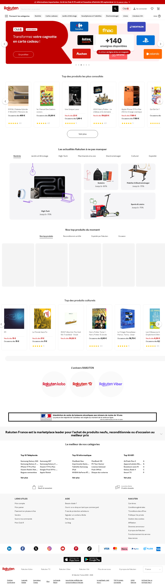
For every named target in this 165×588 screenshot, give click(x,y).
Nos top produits (46, 236)
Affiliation (132, 523)
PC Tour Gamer (98, 464)
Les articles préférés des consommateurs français (74, 581)
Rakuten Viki (84, 569)
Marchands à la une (87, 156)
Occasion (122, 236)
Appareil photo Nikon (133, 464)
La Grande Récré (56, 581)
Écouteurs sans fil (131, 467)
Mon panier (19, 507)
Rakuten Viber (65, 569)
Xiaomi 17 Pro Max (47, 467)
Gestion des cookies (136, 519)
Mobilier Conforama (11, 581)
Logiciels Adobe (24, 581)
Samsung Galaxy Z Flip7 (30, 464)
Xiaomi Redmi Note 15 (30, 469)
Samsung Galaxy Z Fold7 (49, 464)
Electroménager (113, 156)
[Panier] (158, 8)
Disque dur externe (100, 472)
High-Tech (63, 156)
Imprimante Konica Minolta (82, 464)
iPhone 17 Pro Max (28, 467)
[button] (124, 2)
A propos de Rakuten (136, 530)
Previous (4, 43)
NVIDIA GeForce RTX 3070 (82, 472)
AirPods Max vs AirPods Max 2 (147, 581)
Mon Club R (19, 523)
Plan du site (69, 519)
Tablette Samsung (80, 467)
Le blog (68, 523)
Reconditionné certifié (72, 236)
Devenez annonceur (136, 526)
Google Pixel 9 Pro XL (49, 469)
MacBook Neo (78, 461)
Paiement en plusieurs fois (25, 511)
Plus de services (104, 569)
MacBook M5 (97, 461)
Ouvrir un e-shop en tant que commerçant (82, 507)
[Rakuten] (11, 9)
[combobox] (66, 9)
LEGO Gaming (133, 581)
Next (160, 43)
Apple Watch (45, 472)
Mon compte (20, 503)
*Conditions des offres (137, 511)
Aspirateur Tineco (37, 581)
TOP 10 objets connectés (118, 581)
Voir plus (82, 134)
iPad (74, 469)
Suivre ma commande (23, 519)
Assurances (132, 538)
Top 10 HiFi (129, 455)
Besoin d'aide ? (71, 503)
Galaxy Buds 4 (130, 469)
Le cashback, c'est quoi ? (103, 581)
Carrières (132, 503)
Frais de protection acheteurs (77, 511)
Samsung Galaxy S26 (29, 461)
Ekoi (48, 581)
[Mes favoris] (152, 8)
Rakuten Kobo (26, 569)
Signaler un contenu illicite (75, 515)
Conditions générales (136, 507)
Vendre (18, 515)
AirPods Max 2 (130, 461)
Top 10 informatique (81, 455)
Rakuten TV (45, 569)
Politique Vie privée (136, 515)
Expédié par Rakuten (99, 236)
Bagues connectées (29, 472)
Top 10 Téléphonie (29, 455)
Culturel (135, 156)
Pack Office (96, 469)
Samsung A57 (45, 461)
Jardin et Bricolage (39, 156)
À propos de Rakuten (127, 569)
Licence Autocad (98, 467)
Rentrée (17, 156)
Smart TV (128, 472)
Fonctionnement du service (139, 534)
